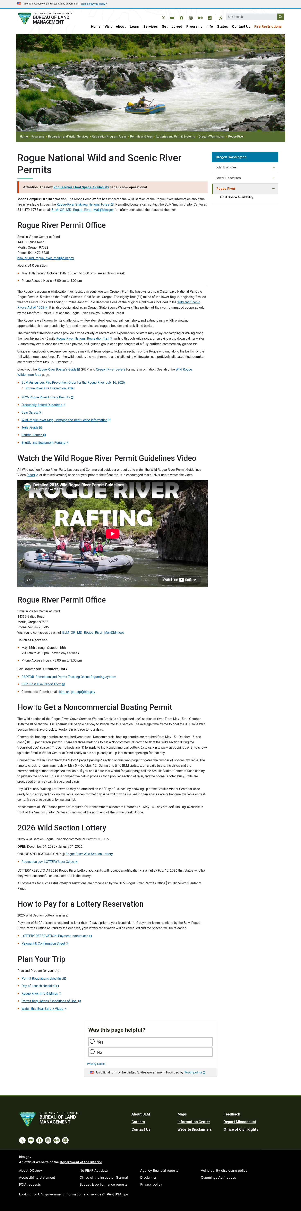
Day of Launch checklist (38, 986)
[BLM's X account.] (162, 14)
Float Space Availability (236, 197)
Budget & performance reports (103, 1184)
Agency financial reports (159, 1170)
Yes (100, 1042)
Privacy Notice (96, 1064)
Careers (138, 1122)
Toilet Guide (30, 427)
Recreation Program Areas (109, 136)
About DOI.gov (30, 1170)
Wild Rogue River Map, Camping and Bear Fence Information (64, 420)
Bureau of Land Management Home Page (49, 18)
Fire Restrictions (268, 26)
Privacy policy (151, 1184)
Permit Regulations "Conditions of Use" (50, 1001)
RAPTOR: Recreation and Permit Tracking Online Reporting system (69, 677)
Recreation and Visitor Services (68, 136)
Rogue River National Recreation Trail (82, 338)
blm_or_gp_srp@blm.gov (77, 692)
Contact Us (241, 26)
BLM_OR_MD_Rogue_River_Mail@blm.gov (82, 210)
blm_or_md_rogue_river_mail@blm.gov (45, 258)
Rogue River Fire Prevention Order (50, 388)
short (31, 475)
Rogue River (225, 189)
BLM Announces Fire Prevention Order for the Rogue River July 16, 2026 (73, 382)
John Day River (226, 167)
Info (209, 26)
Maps (182, 1114)
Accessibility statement (37, 1177)
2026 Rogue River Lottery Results (46, 397)
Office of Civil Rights (241, 1129)
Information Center (194, 1122)
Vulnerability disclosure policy (224, 1170)
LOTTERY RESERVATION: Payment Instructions (55, 936)
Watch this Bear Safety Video (42, 1009)
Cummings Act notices (218, 1177)
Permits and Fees (141, 136)
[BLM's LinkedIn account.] (209, 17)
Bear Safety (30, 412)
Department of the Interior (81, 1162)
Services (150, 26)
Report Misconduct (240, 1122)
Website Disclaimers (195, 1129)
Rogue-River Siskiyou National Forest (83, 204)
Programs (194, 26)
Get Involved (172, 26)
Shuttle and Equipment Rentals (43, 443)
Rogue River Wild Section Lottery (89, 854)
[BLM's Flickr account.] (200, 14)
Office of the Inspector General (104, 1177)
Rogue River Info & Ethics (40, 993)
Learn (134, 26)
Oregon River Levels (110, 369)
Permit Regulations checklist (42, 978)
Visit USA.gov (118, 1194)
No (99, 1052)
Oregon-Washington (212, 136)
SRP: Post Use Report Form (41, 684)
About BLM (140, 1114)
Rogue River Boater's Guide (57, 369)
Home (96, 26)
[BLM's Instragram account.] (191, 17)
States (222, 26)
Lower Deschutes (228, 178)
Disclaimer (148, 1177)
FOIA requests (30, 1184)
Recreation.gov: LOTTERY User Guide (48, 862)
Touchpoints (193, 1072)
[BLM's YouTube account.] (172, 17)
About (121, 26)
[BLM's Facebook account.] (181, 17)
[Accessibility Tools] (220, 18)
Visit (108, 26)
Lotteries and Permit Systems (175, 136)
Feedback (232, 1114)
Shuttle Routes (32, 435)
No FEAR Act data (94, 1170)
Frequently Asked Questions (42, 405)
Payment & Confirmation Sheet (43, 943)
